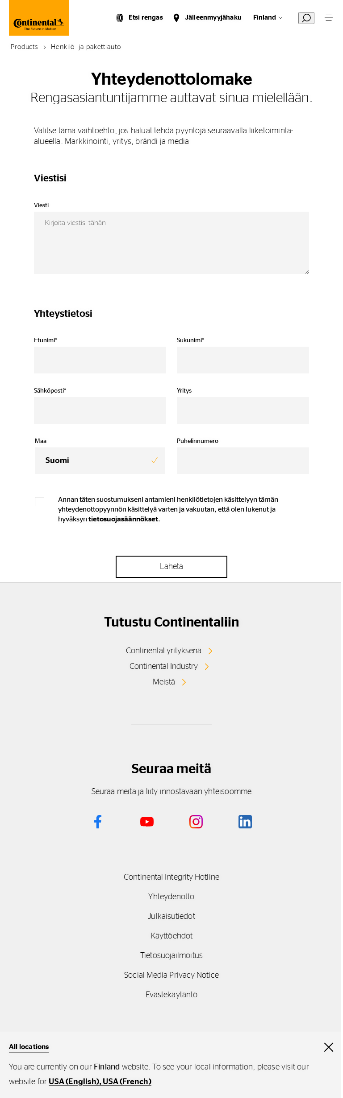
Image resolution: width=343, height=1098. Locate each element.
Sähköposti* (50, 391)
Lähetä (171, 567)
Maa (40, 441)
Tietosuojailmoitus (171, 956)
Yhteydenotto (171, 897)
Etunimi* (45, 340)
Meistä (164, 682)
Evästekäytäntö (171, 995)
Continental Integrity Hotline (171, 877)
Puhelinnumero (197, 441)
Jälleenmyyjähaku (213, 17)
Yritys (184, 391)
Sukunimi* (190, 340)
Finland (264, 17)
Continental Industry (164, 667)
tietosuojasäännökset (123, 519)
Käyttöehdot (171, 936)
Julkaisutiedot (171, 917)
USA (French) (127, 1082)
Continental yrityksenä (163, 651)
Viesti (41, 205)
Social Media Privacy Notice (171, 975)
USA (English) (74, 1082)
